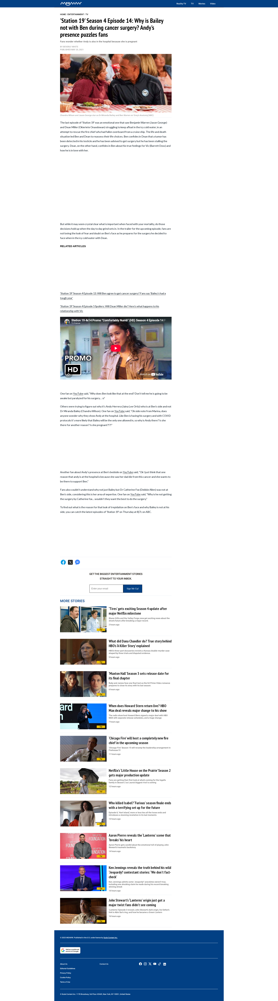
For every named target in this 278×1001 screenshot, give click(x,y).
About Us (63, 964)
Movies (202, 3)
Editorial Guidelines (67, 969)
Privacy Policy (65, 973)
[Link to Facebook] (140, 963)
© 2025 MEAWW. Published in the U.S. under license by (82, 938)
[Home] (71, 3)
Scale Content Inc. (111, 938)
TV (192, 3)
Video (212, 3)
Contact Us (104, 964)
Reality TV (181, 3)
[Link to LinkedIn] (164, 964)
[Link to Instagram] (145, 963)
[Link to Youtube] (154, 963)
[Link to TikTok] (159, 964)
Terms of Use (65, 982)
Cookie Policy (65, 977)
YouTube (78, 393)
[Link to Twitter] (150, 963)
